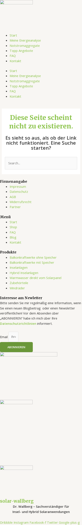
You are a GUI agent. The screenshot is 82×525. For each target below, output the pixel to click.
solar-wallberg (17, 501)
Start (13, 35)
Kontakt (15, 61)
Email (4, 336)
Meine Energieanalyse (25, 40)
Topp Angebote (21, 50)
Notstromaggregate (25, 45)
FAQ (13, 55)
